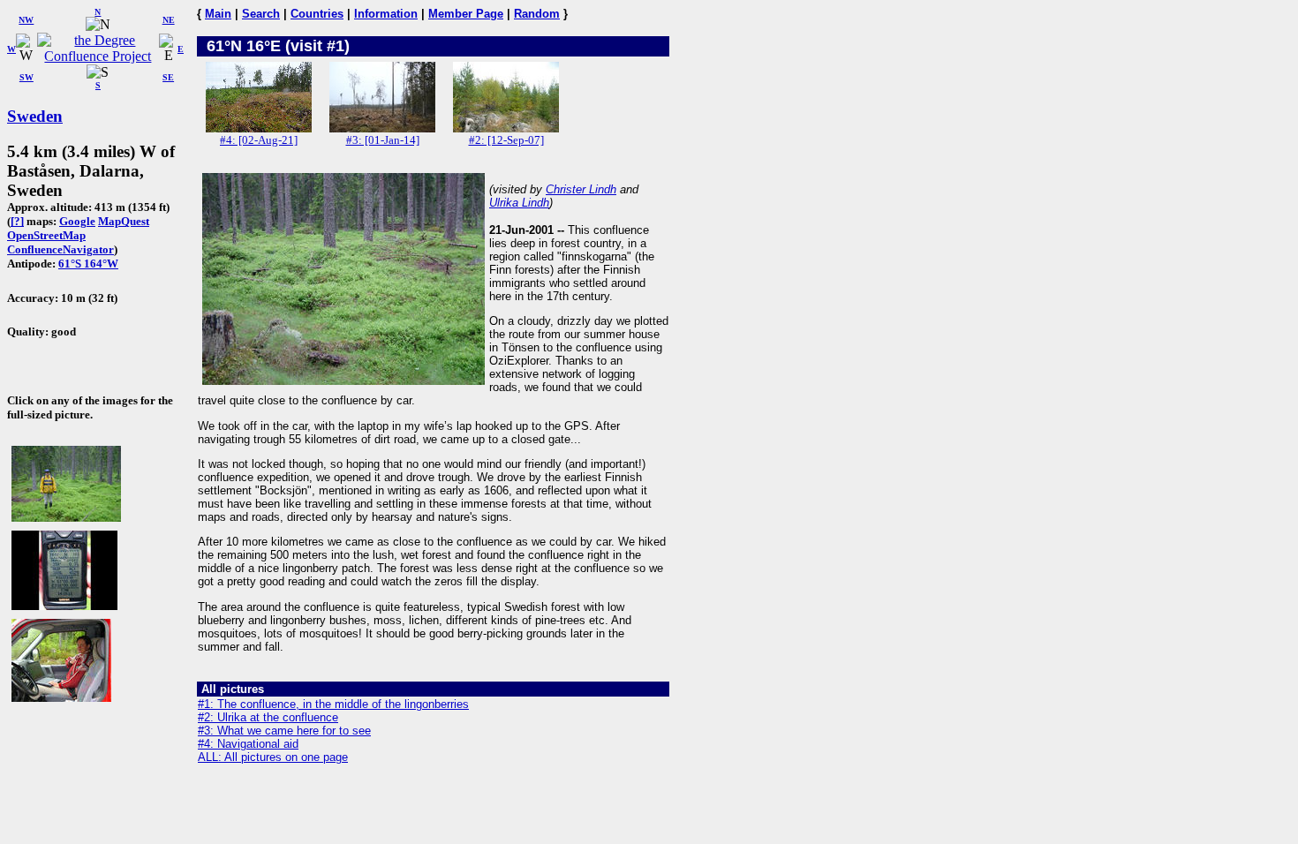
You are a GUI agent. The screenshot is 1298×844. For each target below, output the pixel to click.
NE (168, 20)
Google (77, 221)
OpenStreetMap (46, 235)
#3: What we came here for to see (284, 730)
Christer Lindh (581, 189)
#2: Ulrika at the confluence (268, 717)
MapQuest (123, 221)
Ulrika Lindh (519, 202)
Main (218, 13)
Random (537, 13)
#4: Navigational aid (248, 743)
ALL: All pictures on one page (273, 757)
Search (261, 13)
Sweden (35, 116)
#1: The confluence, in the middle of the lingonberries (333, 704)
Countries (317, 13)
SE (168, 77)
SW (26, 77)
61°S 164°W (88, 263)
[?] (17, 221)
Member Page (465, 13)
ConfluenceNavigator (60, 249)
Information (386, 13)
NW (26, 20)
